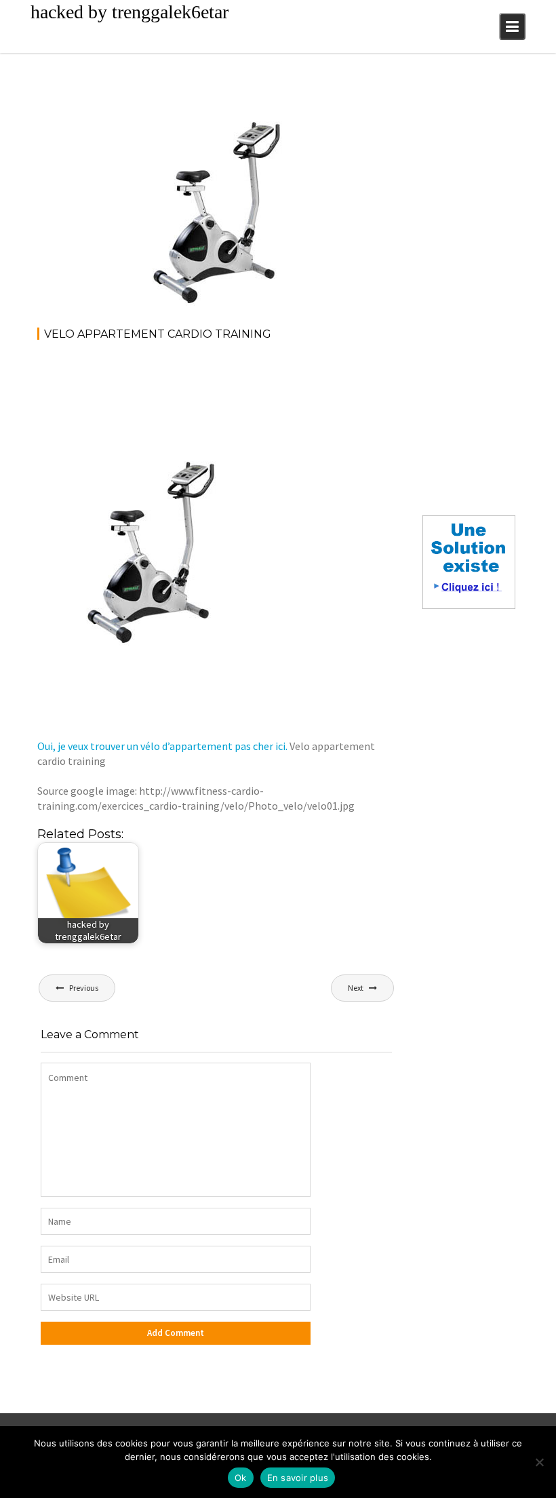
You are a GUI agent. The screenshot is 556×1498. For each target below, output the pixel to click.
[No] (539, 1462)
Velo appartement (275, 101)
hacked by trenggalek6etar (130, 11)
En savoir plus (298, 1477)
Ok (241, 1477)
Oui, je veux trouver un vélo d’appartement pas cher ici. (162, 746)
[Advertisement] (284, 389)
